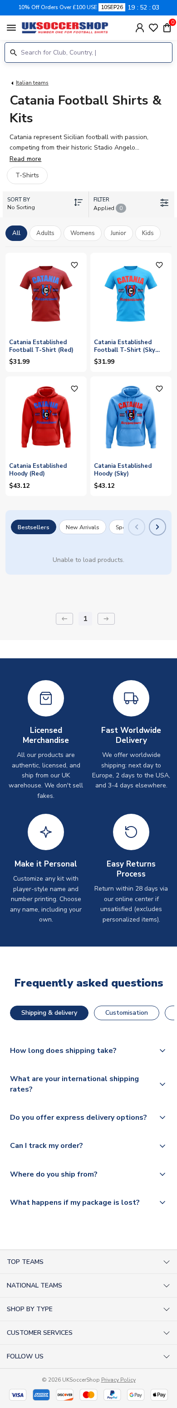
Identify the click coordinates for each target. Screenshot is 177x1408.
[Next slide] (157, 527)
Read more (25, 159)
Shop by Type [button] (30, 1309)
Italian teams (32, 82)
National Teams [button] (34, 1285)
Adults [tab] (45, 233)
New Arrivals (82, 527)
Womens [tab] (82, 233)
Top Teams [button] (25, 1262)
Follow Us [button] (25, 1356)
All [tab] (16, 233)
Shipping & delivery (49, 1012)
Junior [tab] (118, 233)
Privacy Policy (118, 1379)
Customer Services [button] (40, 1332)
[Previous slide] (136, 527)
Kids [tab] (148, 233)
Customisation (126, 1012)
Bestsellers (33, 527)
